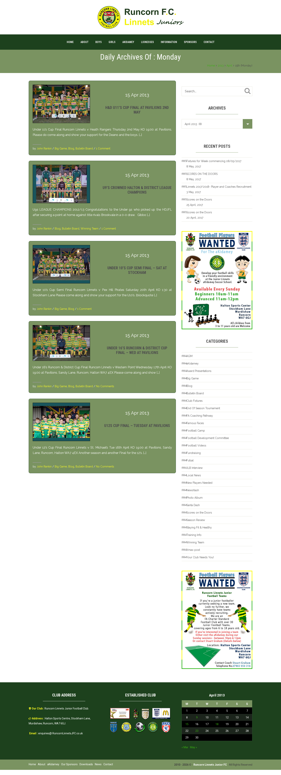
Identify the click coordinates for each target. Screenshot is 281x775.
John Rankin (44, 148)
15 (186, 724)
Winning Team (89, 228)
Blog (71, 148)
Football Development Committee (207, 438)
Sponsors (190, 42)
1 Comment (103, 148)
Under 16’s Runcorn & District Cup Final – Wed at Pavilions (137, 350)
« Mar (185, 747)
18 (216, 724)
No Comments (105, 386)
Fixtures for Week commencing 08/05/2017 (213, 161)
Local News (193, 475)
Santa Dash (193, 505)
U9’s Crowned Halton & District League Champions (137, 190)
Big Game (61, 148)
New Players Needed (199, 482)
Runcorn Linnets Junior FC (210, 764)
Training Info (193, 534)
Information (169, 42)
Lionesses (147, 42)
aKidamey (128, 42)
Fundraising (193, 452)
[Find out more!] (217, 280)
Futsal (190, 460)
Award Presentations (198, 370)
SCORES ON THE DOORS (202, 173)
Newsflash (192, 490)
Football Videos (196, 445)
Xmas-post (193, 549)
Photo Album (194, 497)
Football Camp (195, 430)
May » (193, 747)
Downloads (86, 764)
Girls (112, 42)
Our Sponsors (69, 764)
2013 (221, 65)
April (229, 65)
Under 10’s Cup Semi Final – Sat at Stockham (137, 270)
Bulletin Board (84, 148)
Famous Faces (195, 423)
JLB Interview (194, 467)
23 (196, 730)
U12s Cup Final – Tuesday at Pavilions (137, 425)
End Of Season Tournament (203, 408)
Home (70, 42)
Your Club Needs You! (200, 557)
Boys (98, 42)
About (84, 42)
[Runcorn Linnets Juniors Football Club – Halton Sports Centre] (140, 17)
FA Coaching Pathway (199, 415)
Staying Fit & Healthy (199, 527)
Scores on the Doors (199, 199)
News (98, 764)
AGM (189, 356)
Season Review (195, 520)
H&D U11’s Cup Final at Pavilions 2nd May (137, 109)
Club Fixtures (194, 400)
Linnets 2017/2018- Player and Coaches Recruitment (218, 186)
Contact (209, 42)
